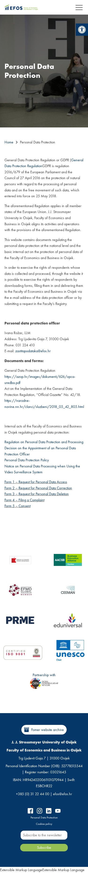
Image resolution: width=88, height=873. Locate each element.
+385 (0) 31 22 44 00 (32, 793)
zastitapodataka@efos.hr (33, 350)
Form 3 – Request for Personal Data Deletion (36, 493)
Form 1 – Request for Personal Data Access (35, 481)
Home (8, 142)
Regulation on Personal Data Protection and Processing (43, 441)
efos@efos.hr (62, 793)
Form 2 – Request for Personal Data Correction (38, 488)
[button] (82, 30)
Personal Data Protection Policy (26, 460)
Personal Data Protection (44, 817)
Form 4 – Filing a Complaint (24, 500)
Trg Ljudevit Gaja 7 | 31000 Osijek (44, 758)
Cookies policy (44, 824)
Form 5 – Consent (17, 505)
